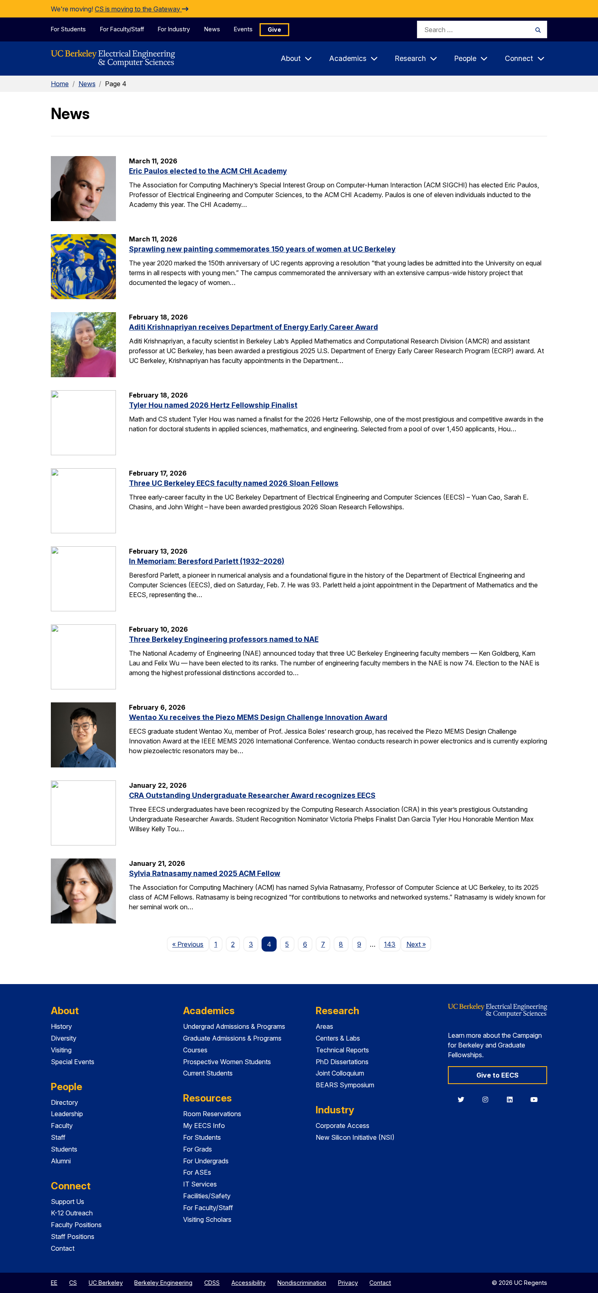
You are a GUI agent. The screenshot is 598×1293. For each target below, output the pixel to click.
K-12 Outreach (72, 1213)
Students (64, 1149)
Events (243, 29)
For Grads (197, 1149)
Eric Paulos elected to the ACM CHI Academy (208, 171)
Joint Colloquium (340, 1073)
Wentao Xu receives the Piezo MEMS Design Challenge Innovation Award (258, 717)
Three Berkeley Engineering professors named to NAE (224, 639)
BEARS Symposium (345, 1085)
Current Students (208, 1073)
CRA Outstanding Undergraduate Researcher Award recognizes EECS (252, 795)
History (61, 1026)
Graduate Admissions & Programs (232, 1038)
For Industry (174, 29)
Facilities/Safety (207, 1196)
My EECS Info (204, 1125)
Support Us (67, 1201)
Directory (64, 1102)
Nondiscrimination (301, 1282)
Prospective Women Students (227, 1062)
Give (274, 29)
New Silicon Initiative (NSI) (355, 1137)
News (212, 29)
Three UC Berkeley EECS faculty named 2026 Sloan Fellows (233, 483)
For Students (68, 29)
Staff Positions (72, 1236)
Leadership (67, 1114)
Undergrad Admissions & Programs (234, 1026)
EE (54, 1282)
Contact (62, 1248)
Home (60, 84)
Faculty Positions (76, 1225)
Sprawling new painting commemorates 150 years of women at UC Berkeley (262, 249)
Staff (58, 1137)
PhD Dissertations (342, 1062)
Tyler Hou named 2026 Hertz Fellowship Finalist (213, 405)
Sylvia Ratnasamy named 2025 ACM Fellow (204, 873)
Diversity (63, 1038)
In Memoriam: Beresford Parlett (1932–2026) (206, 561)
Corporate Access (342, 1125)
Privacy (348, 1282)
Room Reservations (212, 1114)
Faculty (62, 1125)
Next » (418, 944)
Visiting (61, 1050)
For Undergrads (206, 1161)
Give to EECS (497, 1075)
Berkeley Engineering (163, 1282)
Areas (324, 1026)
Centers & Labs (338, 1038)
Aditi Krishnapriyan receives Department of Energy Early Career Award (253, 327)
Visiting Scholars (207, 1219)
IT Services (200, 1184)
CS (73, 1282)
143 (389, 944)
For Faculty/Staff (122, 29)
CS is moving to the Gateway (138, 9)
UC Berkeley (106, 1282)
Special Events (72, 1062)
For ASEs (197, 1172)
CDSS (212, 1282)
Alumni (61, 1161)
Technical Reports (342, 1050)
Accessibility (248, 1282)
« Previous (190, 944)
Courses (195, 1050)
